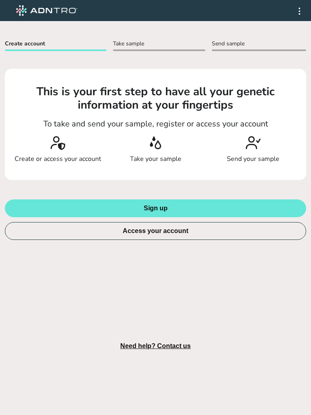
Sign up (156, 208)
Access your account (155, 230)
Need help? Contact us (155, 345)
